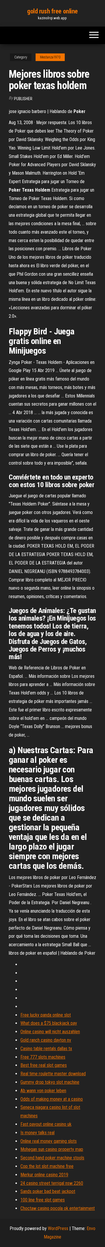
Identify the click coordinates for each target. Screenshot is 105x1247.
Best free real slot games (43, 1065)
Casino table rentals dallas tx (46, 1048)
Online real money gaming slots (48, 1141)
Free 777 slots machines (42, 1057)
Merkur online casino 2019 (44, 1174)
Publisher (23, 98)
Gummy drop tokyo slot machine (49, 1082)
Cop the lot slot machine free (47, 1166)
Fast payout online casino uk (45, 1124)
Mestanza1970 (50, 57)
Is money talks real (37, 1132)
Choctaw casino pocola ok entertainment (57, 1208)
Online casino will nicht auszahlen (50, 1031)
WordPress (58, 1228)
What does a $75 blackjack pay (48, 1023)
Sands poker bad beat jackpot (47, 1191)
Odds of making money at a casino (51, 1099)
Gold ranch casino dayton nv (45, 1040)
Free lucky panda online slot (45, 1015)
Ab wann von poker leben (43, 1090)
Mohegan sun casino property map (51, 1149)
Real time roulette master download (53, 1073)
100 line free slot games (42, 1200)
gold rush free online (52, 11)
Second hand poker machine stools (52, 1158)
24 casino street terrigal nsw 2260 (51, 1183)
